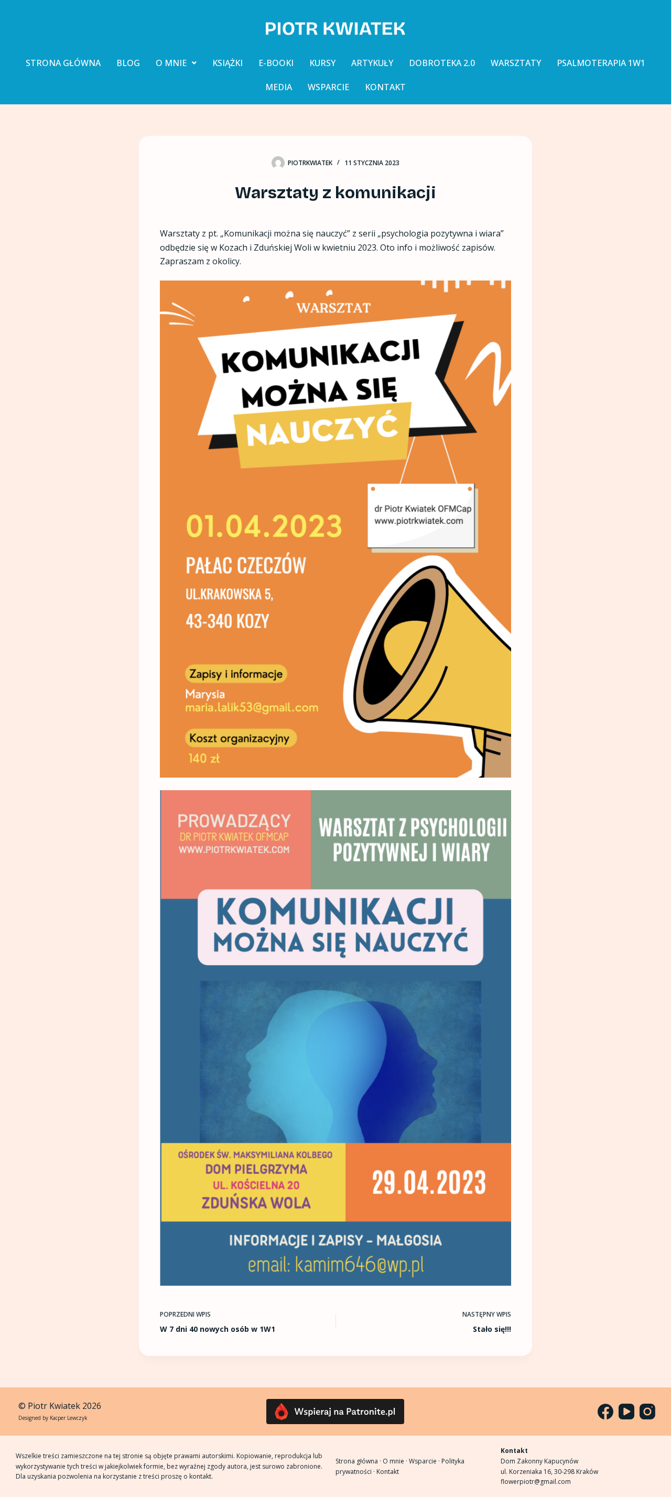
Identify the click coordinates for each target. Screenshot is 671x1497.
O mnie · (396, 1461)
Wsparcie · (425, 1461)
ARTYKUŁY (372, 63)
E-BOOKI (276, 63)
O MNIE (171, 63)
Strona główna (357, 1461)
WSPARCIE (328, 87)
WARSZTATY (516, 63)
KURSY (322, 63)
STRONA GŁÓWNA (63, 63)
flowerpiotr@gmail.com (536, 1481)
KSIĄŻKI (227, 63)
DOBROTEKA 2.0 (442, 63)
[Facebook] (605, 1411)
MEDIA (278, 87)
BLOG (128, 63)
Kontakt (387, 1471)
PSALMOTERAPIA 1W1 (601, 63)
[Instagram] (647, 1411)
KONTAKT (385, 87)
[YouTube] (626, 1411)
